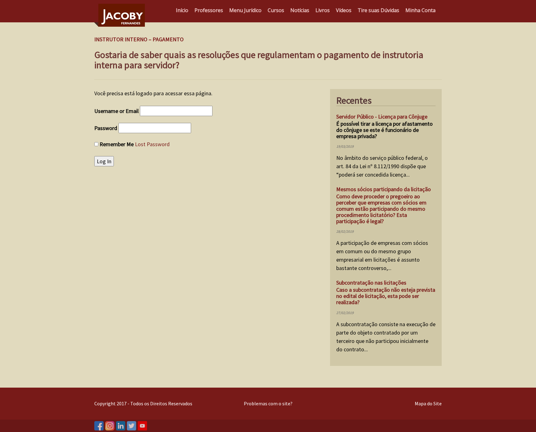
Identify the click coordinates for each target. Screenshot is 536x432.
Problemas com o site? (268, 403)
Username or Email (116, 111)
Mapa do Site (428, 403)
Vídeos (343, 10)
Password (105, 128)
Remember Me (117, 144)
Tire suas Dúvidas (378, 10)
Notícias (299, 10)
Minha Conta (420, 10)
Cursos (276, 10)
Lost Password (152, 144)
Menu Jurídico (245, 10)
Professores (208, 10)
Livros (322, 10)
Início (182, 10)
